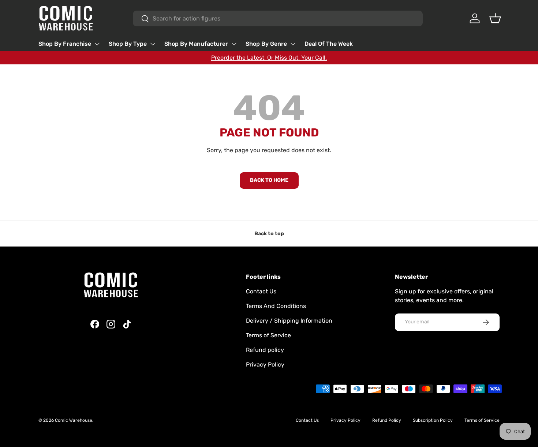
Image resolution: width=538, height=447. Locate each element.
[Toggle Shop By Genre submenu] (292, 44)
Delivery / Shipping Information (289, 320)
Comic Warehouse (73, 420)
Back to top (269, 233)
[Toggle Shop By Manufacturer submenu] (233, 44)
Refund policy (265, 349)
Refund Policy (386, 420)
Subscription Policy (433, 420)
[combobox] (278, 18)
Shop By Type (128, 43)
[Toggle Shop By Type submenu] (152, 44)
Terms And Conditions (276, 306)
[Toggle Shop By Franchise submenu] (97, 44)
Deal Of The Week (329, 43)
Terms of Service (268, 335)
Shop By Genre (266, 43)
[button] (495, 18)
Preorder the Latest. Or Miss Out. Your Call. (269, 57)
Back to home (269, 180)
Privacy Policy (265, 364)
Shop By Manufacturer (196, 43)
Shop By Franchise (64, 43)
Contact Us (261, 291)
